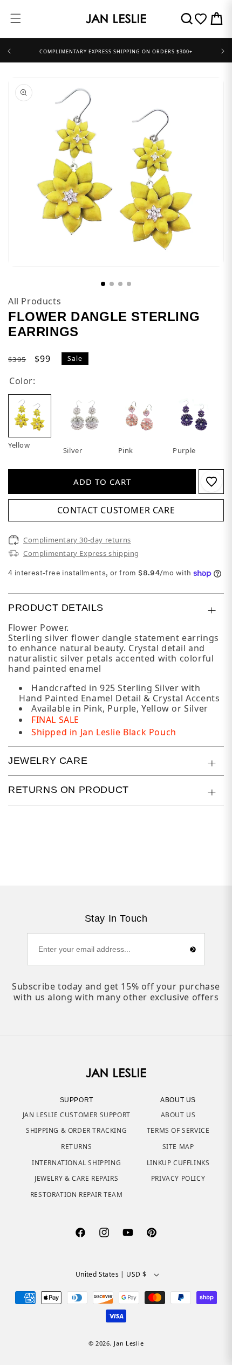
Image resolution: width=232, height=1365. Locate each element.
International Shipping (76, 1162)
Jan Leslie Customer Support (77, 1114)
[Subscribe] (192, 949)
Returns (76, 1146)
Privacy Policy (178, 1178)
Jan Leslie (129, 1343)
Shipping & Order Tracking (76, 1130)
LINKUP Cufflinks (178, 1162)
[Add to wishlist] (211, 481)
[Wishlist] (200, 18)
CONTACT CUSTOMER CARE (116, 510)
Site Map (178, 1146)
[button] (15, 18)
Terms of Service (178, 1130)
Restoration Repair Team (76, 1194)
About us (178, 1114)
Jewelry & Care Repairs (76, 1178)
